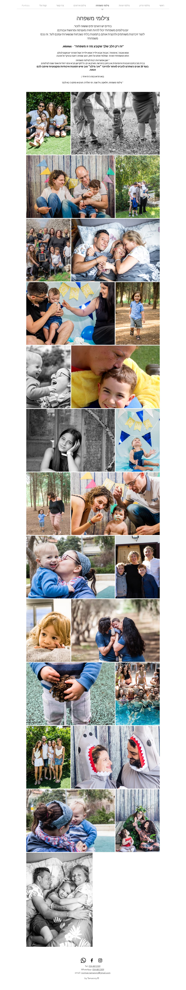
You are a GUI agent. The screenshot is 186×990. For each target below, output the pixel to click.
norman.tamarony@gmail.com (95, 972)
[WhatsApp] (83, 960)
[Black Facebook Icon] (91, 960)
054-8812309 (94, 966)
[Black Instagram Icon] (100, 960)
